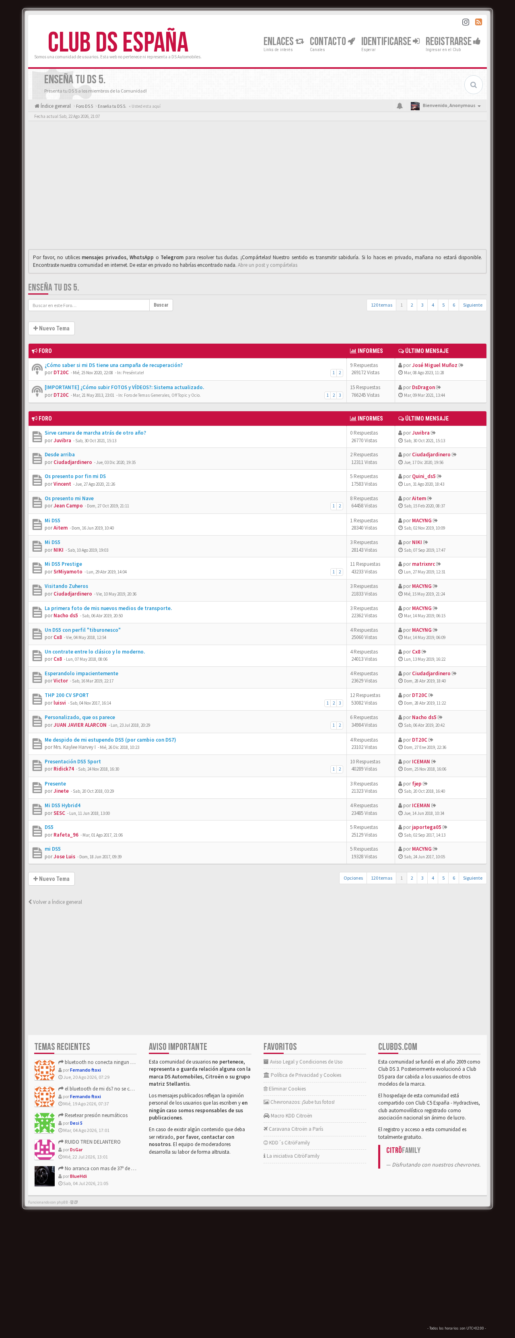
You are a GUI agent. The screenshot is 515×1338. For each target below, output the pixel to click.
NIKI (59, 549)
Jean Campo (68, 505)
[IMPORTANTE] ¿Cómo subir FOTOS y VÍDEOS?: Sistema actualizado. (124, 387)
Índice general (55, 106)
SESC (59, 813)
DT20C (61, 372)
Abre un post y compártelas (267, 265)
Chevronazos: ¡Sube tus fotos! (302, 1102)
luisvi (60, 702)
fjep (417, 783)
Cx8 (58, 637)
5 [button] (443, 305)
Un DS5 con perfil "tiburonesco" (83, 630)
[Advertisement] (257, 187)
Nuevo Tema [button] (54, 328)
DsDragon (423, 387)
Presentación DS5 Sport (73, 761)
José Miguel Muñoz (434, 365)
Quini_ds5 (424, 476)
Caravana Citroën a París (295, 1129)
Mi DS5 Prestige (63, 564)
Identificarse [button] (387, 41)
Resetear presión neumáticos (96, 1115)
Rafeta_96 (66, 834)
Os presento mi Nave (69, 498)
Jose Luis (64, 856)
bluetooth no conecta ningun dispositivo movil (116, 1062)
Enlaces (279, 41)
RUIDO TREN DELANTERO (92, 1141)
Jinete (61, 791)
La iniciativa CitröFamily (292, 1155)
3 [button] (422, 305)
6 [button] (454, 305)
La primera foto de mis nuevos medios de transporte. (108, 608)
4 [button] (433, 305)
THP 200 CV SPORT (67, 695)
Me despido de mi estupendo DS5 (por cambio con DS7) (110, 739)
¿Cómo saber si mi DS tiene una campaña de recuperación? (114, 365)
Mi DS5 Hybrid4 (62, 805)
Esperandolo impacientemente (81, 673)
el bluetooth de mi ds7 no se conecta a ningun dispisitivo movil (133, 1088)
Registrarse (449, 41)
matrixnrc (423, 564)
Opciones (353, 878)
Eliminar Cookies (287, 1088)
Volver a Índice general (57, 902)
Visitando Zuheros (66, 586)
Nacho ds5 (66, 615)
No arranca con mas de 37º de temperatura (111, 1168)
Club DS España (118, 43)
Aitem (419, 498)
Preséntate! (133, 372)
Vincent (62, 483)
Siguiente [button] (472, 305)
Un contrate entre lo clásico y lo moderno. (95, 651)
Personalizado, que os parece (80, 717)
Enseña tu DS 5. (53, 287)
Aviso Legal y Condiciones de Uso (306, 1061)
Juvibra (62, 440)
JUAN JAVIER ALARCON (80, 725)
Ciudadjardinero (73, 462)
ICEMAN (421, 761)
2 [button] (412, 305)
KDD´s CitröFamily (289, 1142)
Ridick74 (64, 768)
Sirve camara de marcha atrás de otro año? (95, 432)
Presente (55, 783)
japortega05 (426, 827)
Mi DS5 (52, 520)
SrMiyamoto (68, 571)
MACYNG (422, 520)
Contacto (329, 41)
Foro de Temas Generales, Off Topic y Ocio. (162, 395)
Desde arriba (60, 454)
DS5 (49, 827)
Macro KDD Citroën (291, 1115)
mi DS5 (53, 848)
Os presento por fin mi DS (75, 476)
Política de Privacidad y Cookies (305, 1075)
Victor (61, 680)
